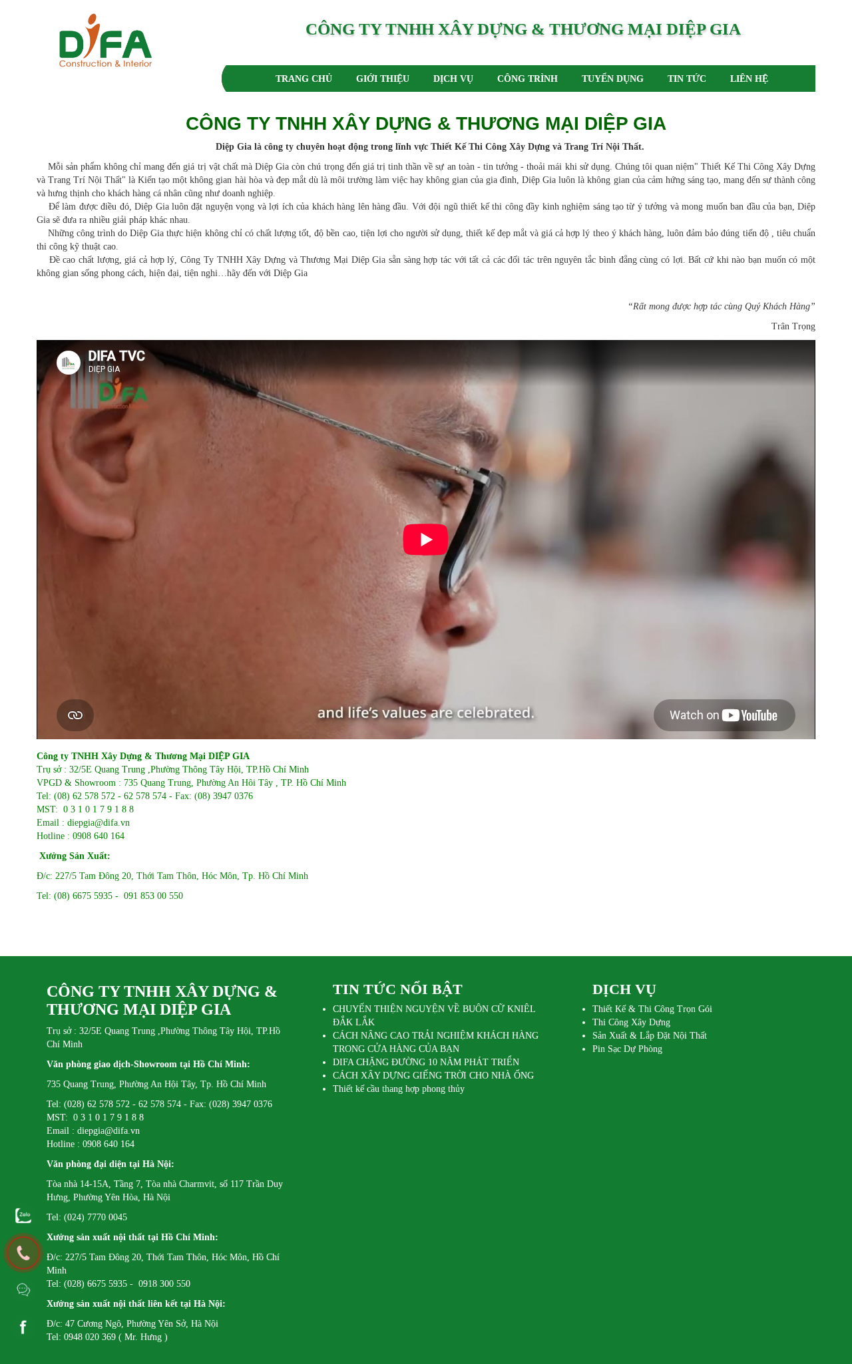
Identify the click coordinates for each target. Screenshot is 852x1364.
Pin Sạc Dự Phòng (627, 1049)
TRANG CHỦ (304, 79)
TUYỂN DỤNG (613, 79)
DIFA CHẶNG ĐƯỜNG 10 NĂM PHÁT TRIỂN (426, 1062)
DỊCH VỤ (453, 79)
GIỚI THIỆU (382, 79)
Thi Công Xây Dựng (631, 1022)
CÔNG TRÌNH (527, 79)
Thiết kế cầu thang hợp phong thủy (399, 1089)
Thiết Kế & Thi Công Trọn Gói (652, 1009)
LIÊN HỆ (749, 79)
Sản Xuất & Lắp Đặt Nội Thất (649, 1036)
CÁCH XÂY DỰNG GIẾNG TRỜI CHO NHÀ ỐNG (433, 1076)
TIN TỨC (687, 79)
